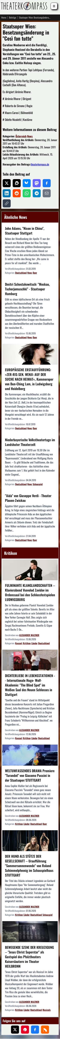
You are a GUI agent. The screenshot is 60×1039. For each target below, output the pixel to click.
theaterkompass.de (40, 164)
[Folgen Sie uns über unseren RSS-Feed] (45, 1030)
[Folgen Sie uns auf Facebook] (35, 1030)
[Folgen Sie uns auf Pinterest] (25, 1030)
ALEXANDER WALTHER (29, 635)
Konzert (18, 643)
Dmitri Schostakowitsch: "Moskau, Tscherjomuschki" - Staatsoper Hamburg (27, 289)
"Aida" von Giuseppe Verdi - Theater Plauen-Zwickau (28, 498)
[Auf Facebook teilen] (47, 183)
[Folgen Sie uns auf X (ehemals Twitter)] (15, 1030)
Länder (34, 643)
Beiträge (12, 17)
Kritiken (27, 643)
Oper (35, 272)
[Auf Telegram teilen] (37, 193)
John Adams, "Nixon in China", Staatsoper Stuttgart (24, 231)
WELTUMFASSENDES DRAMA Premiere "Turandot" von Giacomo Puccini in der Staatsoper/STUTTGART (29, 775)
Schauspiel (38, 484)
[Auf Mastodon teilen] (37, 183)
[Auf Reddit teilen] (17, 193)
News (30, 136)
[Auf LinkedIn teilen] (7, 193)
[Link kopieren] (7, 203)
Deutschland (21, 272)
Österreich (21, 136)
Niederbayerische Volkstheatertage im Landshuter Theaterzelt (30, 442)
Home (3, 17)
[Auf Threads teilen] (17, 183)
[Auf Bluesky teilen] (27, 183)
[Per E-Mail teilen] (47, 193)
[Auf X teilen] (7, 183)
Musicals (46, 1010)
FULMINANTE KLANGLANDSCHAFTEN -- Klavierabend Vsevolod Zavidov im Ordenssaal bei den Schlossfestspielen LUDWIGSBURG (30, 592)
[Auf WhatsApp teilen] (27, 193)
